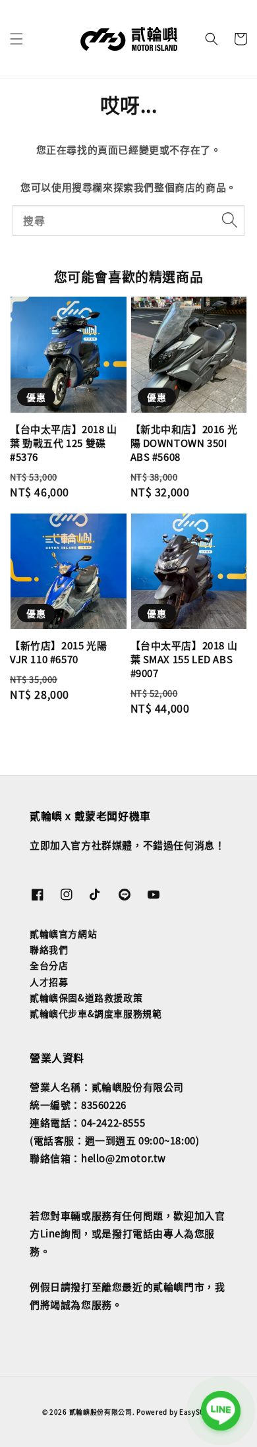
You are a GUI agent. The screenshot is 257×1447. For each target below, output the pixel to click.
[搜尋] (229, 220)
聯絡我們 (49, 949)
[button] (16, 38)
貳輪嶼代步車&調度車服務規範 (95, 1013)
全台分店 (49, 965)
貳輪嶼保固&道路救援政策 (86, 997)
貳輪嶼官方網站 (63, 933)
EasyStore (197, 1412)
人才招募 (49, 981)
